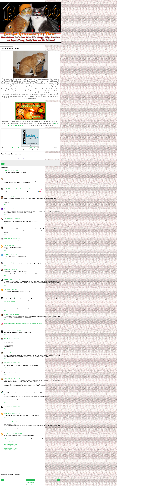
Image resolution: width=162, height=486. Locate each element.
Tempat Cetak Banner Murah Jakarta (11, 446)
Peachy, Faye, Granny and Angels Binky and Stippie (15, 188)
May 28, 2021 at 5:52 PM (20, 421)
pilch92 (5, 289)
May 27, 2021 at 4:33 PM (14, 314)
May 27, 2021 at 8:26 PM (14, 338)
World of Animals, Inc (8, 297)
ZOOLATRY (6, 370)
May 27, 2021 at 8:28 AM (15, 238)
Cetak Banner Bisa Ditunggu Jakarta (11, 448)
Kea (4, 226)
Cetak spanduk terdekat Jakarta (10, 452)
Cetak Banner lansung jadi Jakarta (10, 444)
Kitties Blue (6, 352)
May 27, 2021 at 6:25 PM (38, 323)
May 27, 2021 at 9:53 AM (12, 269)
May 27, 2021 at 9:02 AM (12, 254)
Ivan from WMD (7, 330)
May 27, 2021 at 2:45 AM (13, 170)
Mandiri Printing (7, 433)
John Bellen (6, 378)
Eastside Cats (7, 238)
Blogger (32, 484)
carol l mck (6, 338)
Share (3, 163)
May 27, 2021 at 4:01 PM (18, 297)
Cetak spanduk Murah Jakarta (10, 449)
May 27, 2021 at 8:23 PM (16, 330)
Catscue (5, 307)
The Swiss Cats (7, 406)
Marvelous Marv (7, 362)
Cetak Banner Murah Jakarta (9, 443)
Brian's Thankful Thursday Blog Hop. (24, 148)
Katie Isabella (6, 279)
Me (4, 245)
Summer (5, 170)
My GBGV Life (7, 218)
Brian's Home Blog (8, 261)
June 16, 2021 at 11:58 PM (16, 433)
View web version (30, 482)
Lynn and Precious (8, 208)
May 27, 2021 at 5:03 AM (31, 188)
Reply (5, 174)
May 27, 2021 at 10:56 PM (14, 352)
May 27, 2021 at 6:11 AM (17, 208)
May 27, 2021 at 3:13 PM (15, 279)
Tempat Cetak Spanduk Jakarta (10, 438)
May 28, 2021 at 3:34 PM (16, 406)
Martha (5, 254)
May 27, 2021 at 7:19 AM (11, 226)
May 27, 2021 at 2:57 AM (21, 178)
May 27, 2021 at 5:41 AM (16, 196)
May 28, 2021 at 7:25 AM (14, 370)
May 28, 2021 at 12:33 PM (14, 378)
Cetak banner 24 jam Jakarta (9, 441)
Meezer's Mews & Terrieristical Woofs (12, 391)
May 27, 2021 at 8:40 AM (10, 245)
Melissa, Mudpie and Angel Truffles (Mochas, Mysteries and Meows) (18, 323)
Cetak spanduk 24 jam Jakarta (10, 450)
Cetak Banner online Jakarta (9, 445)
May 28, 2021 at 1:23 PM (25, 391)
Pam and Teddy (7, 196)
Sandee (5, 269)
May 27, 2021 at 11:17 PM (16, 362)
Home (30, 480)
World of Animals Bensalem (9, 301)
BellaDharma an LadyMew (9, 421)
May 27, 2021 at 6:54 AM (15, 218)
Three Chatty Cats (7, 413)
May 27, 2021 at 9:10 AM (17, 261)
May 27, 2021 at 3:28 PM (12, 289)
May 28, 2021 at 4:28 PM (17, 413)
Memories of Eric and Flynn (10, 178)
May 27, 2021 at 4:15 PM (13, 307)
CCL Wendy (6, 314)
